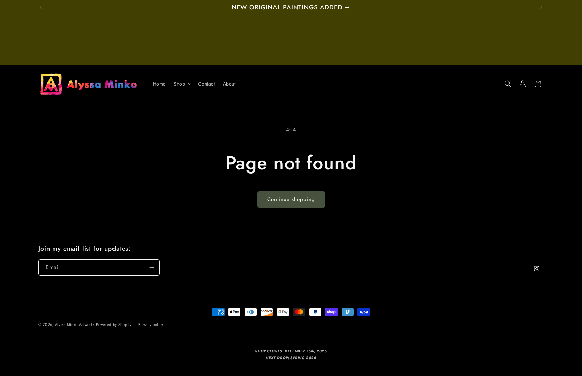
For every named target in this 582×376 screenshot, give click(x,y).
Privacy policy (150, 324)
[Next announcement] (541, 7)
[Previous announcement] (40, 7)
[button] (182, 84)
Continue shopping (291, 199)
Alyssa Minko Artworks (75, 324)
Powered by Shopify (114, 324)
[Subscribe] (151, 267)
